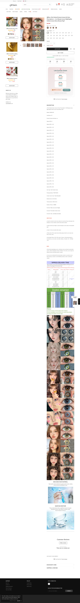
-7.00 (60, 35)
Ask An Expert (64, 99)
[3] (11, 34)
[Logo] (13, 5)
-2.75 (48, 32)
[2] (10, 34)
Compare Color (40, 39)
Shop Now (66, 89)
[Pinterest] (49, 584)
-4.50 (63, 38)
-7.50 (63, 35)
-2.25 (66, 32)
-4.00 (57, 38)
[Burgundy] (13, 59)
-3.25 (54, 32)
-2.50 (69, 32)
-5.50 (48, 38)
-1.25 (51, 35)
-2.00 (63, 32)
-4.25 (60, 38)
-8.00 (66, 35)
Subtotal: (48, 45)
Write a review (63, 542)
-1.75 (60, 32)
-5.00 (72, 35)
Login (70, 3)
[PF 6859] (11, 59)
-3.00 (51, 32)
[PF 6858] (8, 59)
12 (15, 33)
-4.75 (69, 35)
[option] (32, 29)
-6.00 (51, 38)
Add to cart (12, 37)
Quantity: (48, 41)
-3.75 (54, 38)
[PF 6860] (10, 59)
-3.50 (57, 32)
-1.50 (54, 35)
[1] (8, 34)
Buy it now (60, 52)
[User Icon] (67, 4)
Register (72, 3)
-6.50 (57, 35)
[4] (13, 34)
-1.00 (48, 35)
